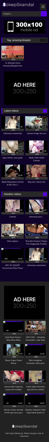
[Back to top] (41, 434)
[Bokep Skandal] (20, 5)
